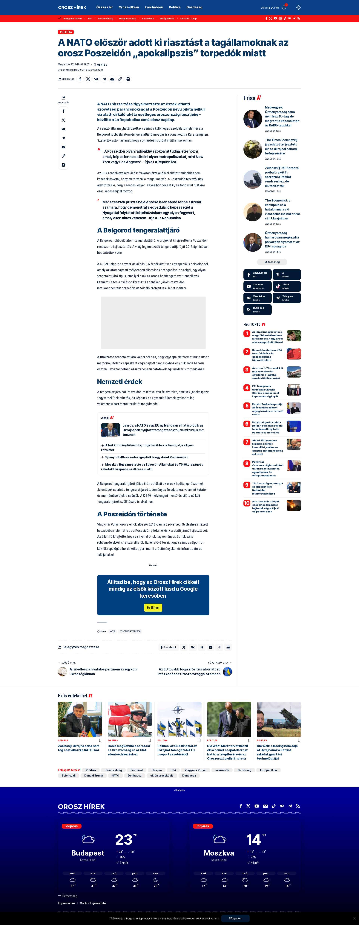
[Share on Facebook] (80, 79)
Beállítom (153, 607)
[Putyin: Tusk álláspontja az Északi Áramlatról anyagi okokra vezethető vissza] (294, 408)
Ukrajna (63, 740)
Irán (90, 18)
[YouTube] (275, 18)
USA (173, 770)
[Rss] (298, 18)
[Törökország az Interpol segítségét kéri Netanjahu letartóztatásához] (294, 487)
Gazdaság (244, 770)
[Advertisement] (153, 323)
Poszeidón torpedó (130, 631)
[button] (291, 7)
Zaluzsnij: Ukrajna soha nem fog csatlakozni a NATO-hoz (78, 748)
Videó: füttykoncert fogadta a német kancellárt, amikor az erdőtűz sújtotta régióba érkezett (267, 447)
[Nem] (354, 918)
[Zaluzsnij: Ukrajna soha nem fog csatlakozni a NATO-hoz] (80, 719)
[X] (270, 18)
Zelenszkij (69, 775)
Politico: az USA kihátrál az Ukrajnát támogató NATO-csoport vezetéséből (177, 750)
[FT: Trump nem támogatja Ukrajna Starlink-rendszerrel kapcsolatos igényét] (294, 390)
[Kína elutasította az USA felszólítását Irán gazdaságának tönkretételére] (294, 354)
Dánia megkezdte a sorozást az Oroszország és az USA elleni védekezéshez (129, 750)
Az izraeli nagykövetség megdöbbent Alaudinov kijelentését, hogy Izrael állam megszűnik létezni (267, 337)
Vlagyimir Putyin (72, 18)
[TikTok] (285, 18)
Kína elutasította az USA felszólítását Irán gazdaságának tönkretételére (267, 355)
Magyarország (127, 18)
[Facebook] (266, 18)
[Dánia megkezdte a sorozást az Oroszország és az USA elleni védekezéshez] (130, 719)
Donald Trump (188, 18)
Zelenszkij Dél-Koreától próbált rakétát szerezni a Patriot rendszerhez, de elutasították (282, 177)
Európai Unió (167, 18)
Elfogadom (235, 918)
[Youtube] (257, 286)
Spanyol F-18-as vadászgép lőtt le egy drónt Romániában (146, 457)
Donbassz (135, 775)
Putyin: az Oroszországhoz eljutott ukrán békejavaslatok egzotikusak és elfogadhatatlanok (268, 468)
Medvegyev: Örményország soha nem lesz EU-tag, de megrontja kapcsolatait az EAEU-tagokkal (282, 116)
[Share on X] (88, 79)
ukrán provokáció (162, 775)
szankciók (148, 18)
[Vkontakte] (289, 18)
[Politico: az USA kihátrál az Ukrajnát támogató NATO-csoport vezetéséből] (179, 719)
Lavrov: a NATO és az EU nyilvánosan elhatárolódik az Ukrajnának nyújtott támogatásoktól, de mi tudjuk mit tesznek (163, 430)
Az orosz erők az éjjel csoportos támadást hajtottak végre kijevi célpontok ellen (265, 506)
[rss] (257, 309)
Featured (137, 770)
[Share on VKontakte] (96, 79)
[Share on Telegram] (104, 79)
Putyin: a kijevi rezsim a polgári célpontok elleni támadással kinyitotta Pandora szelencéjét (267, 427)
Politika (66, 32)
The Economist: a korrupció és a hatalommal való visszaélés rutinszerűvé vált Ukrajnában (282, 209)
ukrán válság (105, 18)
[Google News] (280, 18)
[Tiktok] (287, 286)
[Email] (112, 79)
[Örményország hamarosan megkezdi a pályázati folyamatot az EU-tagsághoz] (252, 242)
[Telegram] (294, 18)
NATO (112, 631)
